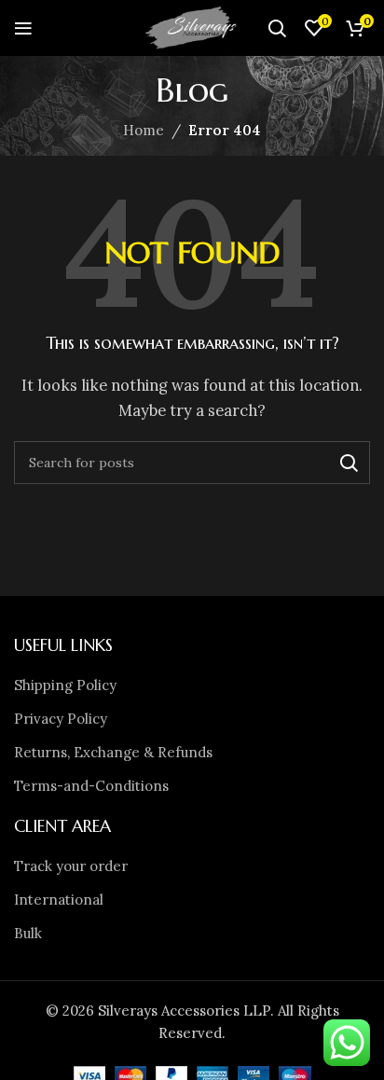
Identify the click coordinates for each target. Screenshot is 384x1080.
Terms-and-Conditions (91, 786)
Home (143, 130)
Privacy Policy (60, 718)
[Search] (276, 28)
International (58, 899)
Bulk (28, 933)
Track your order (71, 866)
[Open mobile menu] (23, 28)
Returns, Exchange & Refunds (113, 752)
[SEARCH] (348, 462)
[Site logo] (192, 26)
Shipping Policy (65, 685)
